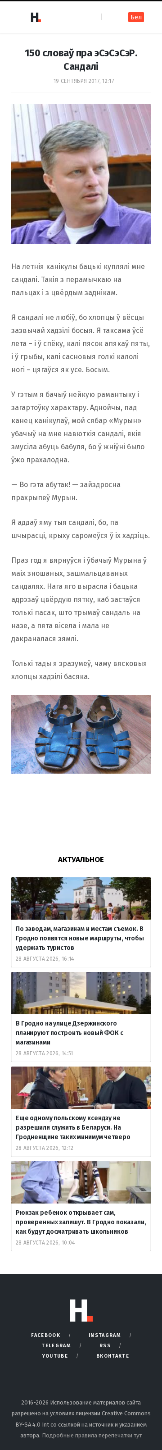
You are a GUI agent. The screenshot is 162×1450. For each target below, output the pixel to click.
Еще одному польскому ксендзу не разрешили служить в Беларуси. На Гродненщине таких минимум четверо (73, 1127)
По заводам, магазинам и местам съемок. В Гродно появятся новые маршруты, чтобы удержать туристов (80, 938)
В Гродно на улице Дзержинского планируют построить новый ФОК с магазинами (69, 1033)
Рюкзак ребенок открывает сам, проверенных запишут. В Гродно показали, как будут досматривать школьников (81, 1222)
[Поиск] (109, 17)
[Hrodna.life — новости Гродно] (35, 17)
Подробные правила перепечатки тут (92, 1435)
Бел (136, 17)
